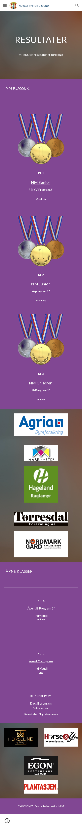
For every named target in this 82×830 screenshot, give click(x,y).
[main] (41, 40)
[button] (5, 5)
